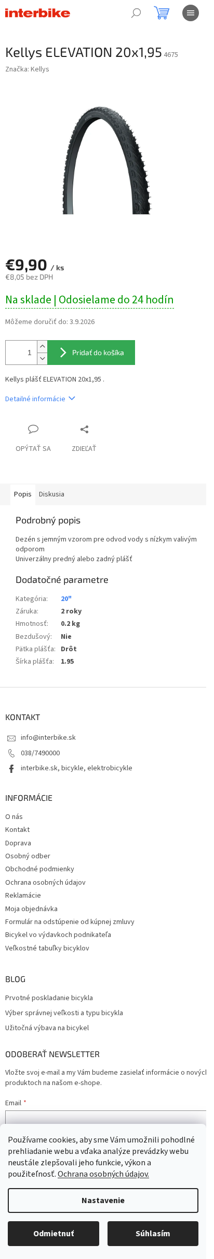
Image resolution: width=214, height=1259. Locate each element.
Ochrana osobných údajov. (103, 1174)
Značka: (27, 69)
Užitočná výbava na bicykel (47, 1028)
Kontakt (17, 830)
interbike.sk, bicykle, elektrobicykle (76, 768)
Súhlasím (153, 1233)
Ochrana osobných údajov (45, 882)
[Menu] (190, 13)
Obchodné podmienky (39, 869)
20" (66, 599)
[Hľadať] (136, 13)
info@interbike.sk (48, 738)
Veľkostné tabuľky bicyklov (47, 948)
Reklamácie (23, 895)
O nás (14, 817)
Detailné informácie (35, 399)
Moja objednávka (31, 909)
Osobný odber (27, 856)
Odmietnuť (53, 1233)
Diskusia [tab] (51, 494)
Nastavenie (103, 1200)
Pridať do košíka (98, 352)
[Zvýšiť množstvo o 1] (42, 347)
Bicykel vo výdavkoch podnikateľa (58, 935)
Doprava (18, 843)
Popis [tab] (23, 494)
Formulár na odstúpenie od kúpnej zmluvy (70, 922)
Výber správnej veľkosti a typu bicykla (64, 1013)
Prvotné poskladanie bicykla (49, 998)
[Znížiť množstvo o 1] (42, 358)
